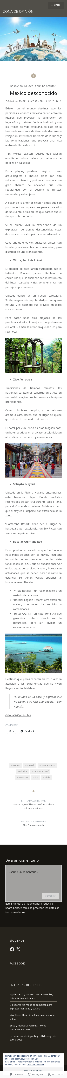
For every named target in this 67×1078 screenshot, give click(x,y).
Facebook (17, 963)
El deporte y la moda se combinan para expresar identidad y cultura (31, 1006)
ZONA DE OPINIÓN (18, 11)
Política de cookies (35, 1064)
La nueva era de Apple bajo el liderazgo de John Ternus (33, 1037)
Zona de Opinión (46, 86)
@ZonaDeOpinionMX (18, 715)
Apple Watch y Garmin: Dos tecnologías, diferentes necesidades (31, 996)
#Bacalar (15, 765)
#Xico (36, 777)
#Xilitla (46, 777)
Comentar (50, 895)
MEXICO (29, 86)
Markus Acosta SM (31, 101)
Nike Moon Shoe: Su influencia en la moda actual (32, 1017)
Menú (57, 5)
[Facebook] (12, 949)
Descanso (16, 86)
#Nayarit (30, 765)
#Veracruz (22, 777)
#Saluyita (22, 771)
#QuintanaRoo (47, 765)
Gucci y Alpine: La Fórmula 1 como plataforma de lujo (28, 1027)
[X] (18, 949)
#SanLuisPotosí (40, 771)
